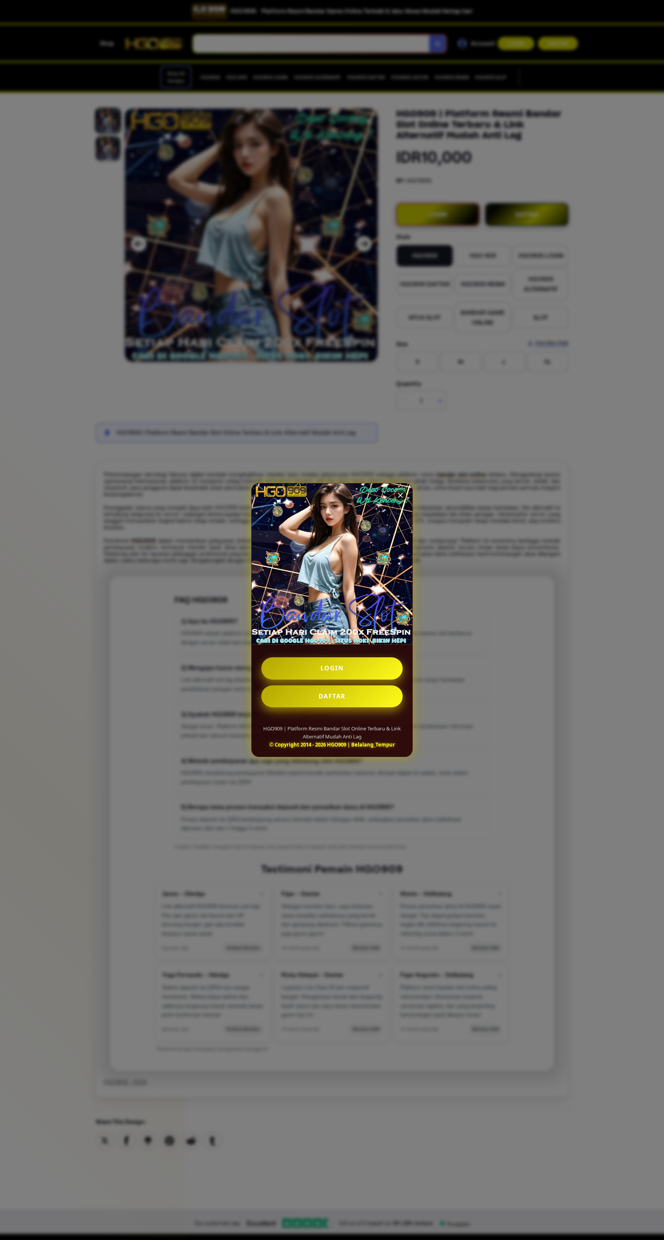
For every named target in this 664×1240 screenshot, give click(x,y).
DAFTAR (332, 696)
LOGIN (332, 668)
